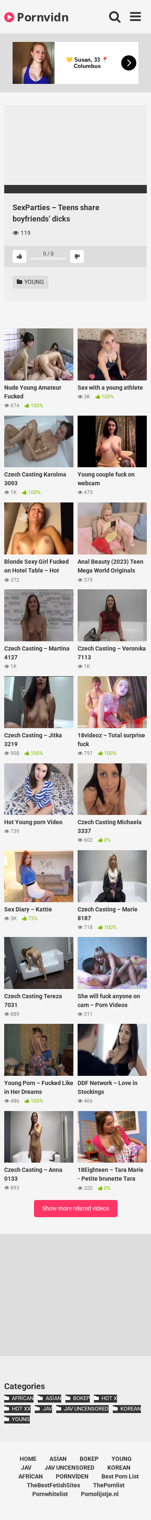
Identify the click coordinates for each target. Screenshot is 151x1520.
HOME (28, 1458)
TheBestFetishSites (53, 1485)
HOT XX (21, 1408)
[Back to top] (135, 1503)
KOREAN (130, 1408)
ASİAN (53, 1398)
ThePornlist (109, 1485)
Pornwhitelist (50, 1494)
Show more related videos (75, 1208)
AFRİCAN (23, 1398)
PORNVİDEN (72, 1476)
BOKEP (81, 1398)
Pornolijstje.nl (100, 1494)
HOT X (109, 1398)
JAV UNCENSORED (86, 1408)
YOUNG (33, 281)
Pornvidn (41, 17)
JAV (47, 1408)
